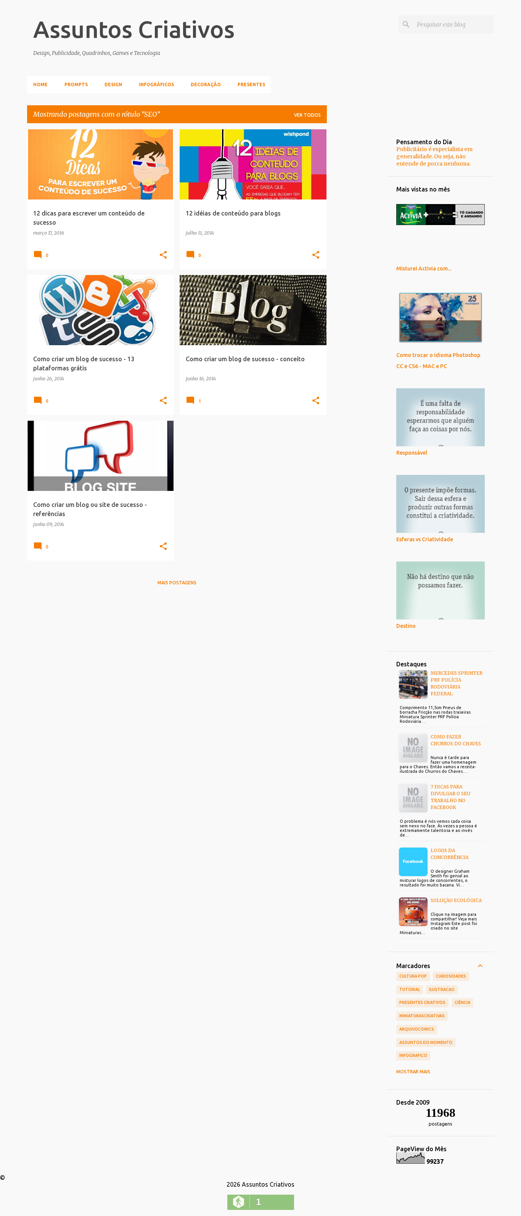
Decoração (206, 84)
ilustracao (442, 989)
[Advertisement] (357, 243)
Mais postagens (177, 582)
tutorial (409, 989)
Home (40, 84)
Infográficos (156, 84)
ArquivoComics (416, 1029)
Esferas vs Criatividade (424, 539)
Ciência (462, 1002)
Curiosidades (451, 976)
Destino (406, 626)
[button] (163, 255)
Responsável (411, 453)
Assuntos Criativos (134, 29)
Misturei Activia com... (423, 268)
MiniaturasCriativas (422, 1015)
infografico (413, 1055)
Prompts (76, 84)
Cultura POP (413, 976)
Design (113, 84)
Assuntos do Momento (425, 1042)
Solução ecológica (456, 900)
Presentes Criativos (422, 1002)
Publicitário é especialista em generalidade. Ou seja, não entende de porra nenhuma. (434, 156)
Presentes (251, 84)
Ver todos (307, 115)
